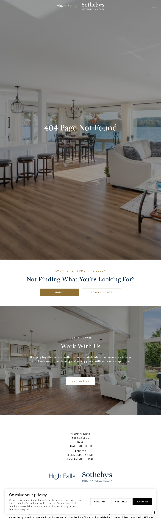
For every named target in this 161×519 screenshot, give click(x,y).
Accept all (142, 501)
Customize (121, 501)
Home (59, 292)
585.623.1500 (80, 438)
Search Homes (102, 292)
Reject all (99, 501)
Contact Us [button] (80, 381)
